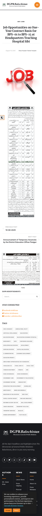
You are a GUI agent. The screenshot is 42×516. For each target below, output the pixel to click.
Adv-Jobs (21, 21)
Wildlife (20, 410)
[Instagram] (19, 460)
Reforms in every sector (10, 402)
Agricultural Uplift (22, 329)
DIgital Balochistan (23, 349)
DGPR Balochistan (8, 349)
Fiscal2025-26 (7, 365)
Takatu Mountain (8, 406)
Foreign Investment (9, 369)
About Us (33, 483)
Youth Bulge (22, 414)
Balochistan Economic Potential (27, 337)
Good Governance (8, 373)
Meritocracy (7, 390)
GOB (27, 369)
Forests (20, 369)
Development (25, 345)
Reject (16, 510)
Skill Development (26, 402)
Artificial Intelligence (10, 333)
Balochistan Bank (8, 337)
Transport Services (9, 410)
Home (32, 479)
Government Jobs (8, 378)
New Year (25, 394)
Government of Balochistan (25, 378)
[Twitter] (9, 460)
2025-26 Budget (7, 329)
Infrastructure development (12, 386)
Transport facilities (22, 406)
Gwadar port (22, 382)
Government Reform (9, 382)
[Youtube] (34, 460)
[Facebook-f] (4, 460)
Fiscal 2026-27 (19, 365)
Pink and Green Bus (25, 398)
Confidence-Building (26, 341)
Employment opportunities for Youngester (16, 361)
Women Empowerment (9, 414)
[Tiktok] (24, 460)
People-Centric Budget (10, 398)
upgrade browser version (13, 506)
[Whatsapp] (14, 460)
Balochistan (24, 333)
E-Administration (8, 353)
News (19, 472)
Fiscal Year (30, 365)
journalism (27, 386)
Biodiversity (7, 341)
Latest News (20, 479)
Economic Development (23, 353)
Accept (8, 510)
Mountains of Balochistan (11, 394)
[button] (37, 4)
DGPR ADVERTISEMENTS (11, 291)
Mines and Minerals (20, 390)
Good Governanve (22, 373)
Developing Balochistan (10, 345)
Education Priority (9, 357)
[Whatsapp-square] (29, 460)
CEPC (15, 341)
